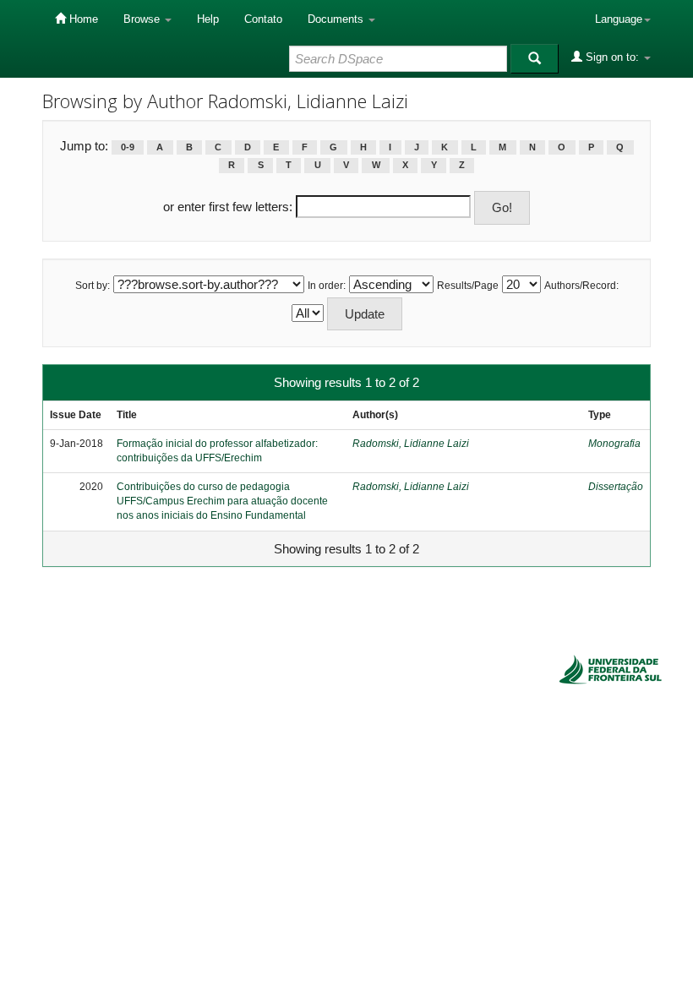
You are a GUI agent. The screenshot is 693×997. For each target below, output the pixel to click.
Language (618, 19)
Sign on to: (612, 57)
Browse (143, 19)
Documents (337, 19)
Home (82, 19)
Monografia (614, 443)
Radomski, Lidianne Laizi (410, 443)
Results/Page (468, 285)
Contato (263, 19)
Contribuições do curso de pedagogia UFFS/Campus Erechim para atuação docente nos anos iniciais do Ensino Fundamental (222, 501)
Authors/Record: (581, 285)
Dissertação (615, 487)
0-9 (127, 147)
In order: (327, 285)
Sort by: (92, 285)
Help (208, 19)
